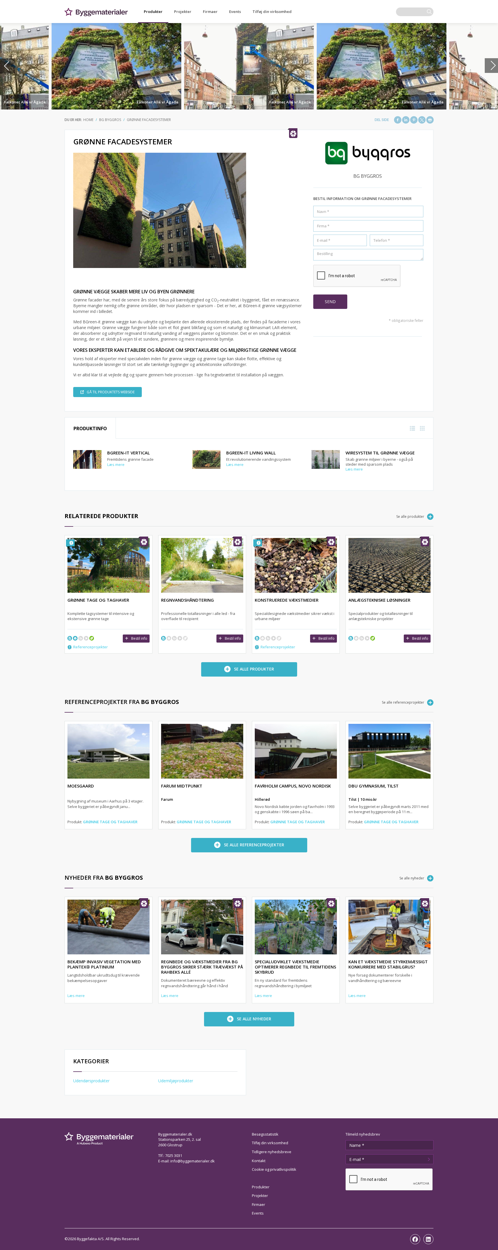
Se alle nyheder (411, 878)
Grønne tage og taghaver (110, 821)
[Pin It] (414, 120)
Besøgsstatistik (265, 1134)
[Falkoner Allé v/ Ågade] (116, 66)
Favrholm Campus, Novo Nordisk (293, 786)
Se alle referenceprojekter (403, 702)
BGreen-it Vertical (128, 453)
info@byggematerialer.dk (192, 1161)
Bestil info (139, 638)
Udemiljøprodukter (175, 1080)
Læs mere (115, 464)
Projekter (182, 11)
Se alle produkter (410, 516)
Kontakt (258, 1160)
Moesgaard (80, 786)
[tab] (90, 428)
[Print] (430, 120)
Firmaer (210, 11)
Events (235, 11)
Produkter (153, 11)
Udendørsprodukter (91, 1080)
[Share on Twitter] (422, 120)
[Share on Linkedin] (406, 120)
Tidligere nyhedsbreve (271, 1151)
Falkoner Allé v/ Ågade (25, 102)
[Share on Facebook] (397, 120)
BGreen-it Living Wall (251, 453)
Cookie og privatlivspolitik (274, 1169)
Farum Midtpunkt (181, 786)
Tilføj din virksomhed (272, 11)
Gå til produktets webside (111, 392)
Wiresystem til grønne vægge (380, 453)
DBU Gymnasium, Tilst (373, 786)
